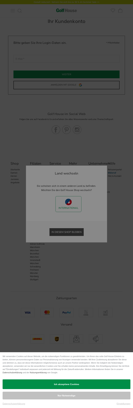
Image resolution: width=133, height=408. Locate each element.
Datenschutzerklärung (12, 372)
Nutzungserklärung (38, 372)
